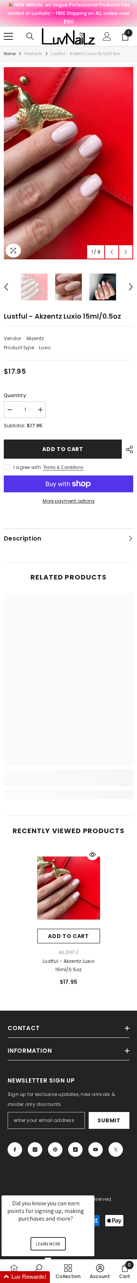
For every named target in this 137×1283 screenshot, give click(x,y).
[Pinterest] (55, 1149)
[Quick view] (92, 854)
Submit (108, 1120)
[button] (111, 252)
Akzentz (35, 338)
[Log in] (107, 36)
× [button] (90, 1190)
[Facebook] (15, 1149)
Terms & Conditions (63, 467)
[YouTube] (95, 1149)
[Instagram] (35, 1149)
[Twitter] (115, 1149)
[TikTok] (75, 1149)
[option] (68, 163)
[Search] (30, 36)
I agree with (27, 467)
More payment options (69, 501)
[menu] (8, 36)
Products (33, 54)
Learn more (48, 1244)
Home (10, 54)
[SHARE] (127, 449)
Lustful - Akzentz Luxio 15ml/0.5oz (68, 965)
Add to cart (62, 449)
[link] (68, 782)
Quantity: (15, 395)
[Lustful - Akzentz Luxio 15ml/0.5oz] (68, 888)
